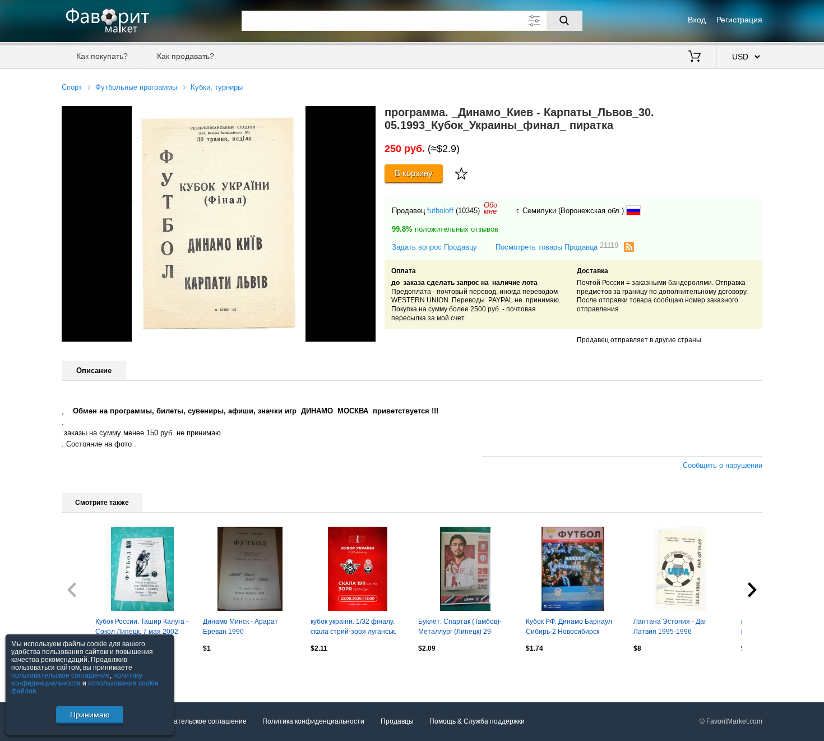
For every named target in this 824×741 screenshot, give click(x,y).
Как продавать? (185, 56)
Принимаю (90, 714)
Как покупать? (102, 56)
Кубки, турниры (217, 87)
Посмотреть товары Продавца (557, 246)
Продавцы (397, 721)
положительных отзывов (445, 229)
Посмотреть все (87, 672)
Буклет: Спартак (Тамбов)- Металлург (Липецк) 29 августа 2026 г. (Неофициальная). (460, 628)
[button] (365, 116)
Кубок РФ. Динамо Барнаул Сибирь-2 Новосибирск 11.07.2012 (569, 628)
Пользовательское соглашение (197, 721)
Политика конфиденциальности (313, 721)
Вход (697, 19)
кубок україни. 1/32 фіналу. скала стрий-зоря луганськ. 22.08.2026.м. (353, 628)
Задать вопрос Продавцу (434, 247)
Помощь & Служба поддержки (477, 721)
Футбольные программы (136, 87)
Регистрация (739, 19)
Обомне (490, 208)
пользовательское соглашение (60, 675)
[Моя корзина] (694, 57)
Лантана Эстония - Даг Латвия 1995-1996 (669, 627)
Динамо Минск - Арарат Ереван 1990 (240, 627)
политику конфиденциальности (76, 679)
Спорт (72, 87)
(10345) (468, 210)
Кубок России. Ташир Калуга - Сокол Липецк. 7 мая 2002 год (141, 628)
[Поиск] (564, 21)
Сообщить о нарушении (722, 465)
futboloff (440, 210)
